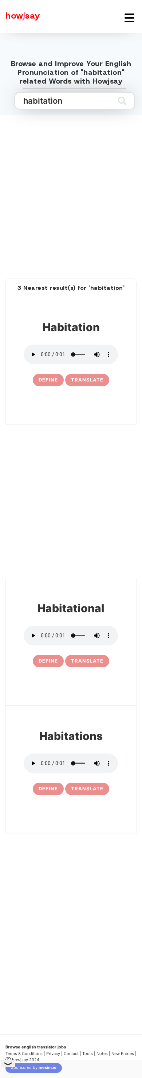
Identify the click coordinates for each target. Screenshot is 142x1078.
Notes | (103, 1053)
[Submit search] (122, 101)
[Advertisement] (71, 189)
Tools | (88, 1053)
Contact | (72, 1053)
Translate (87, 380)
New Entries (122, 1053)
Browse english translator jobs (35, 1047)
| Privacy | (53, 1053)
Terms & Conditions (24, 1053)
